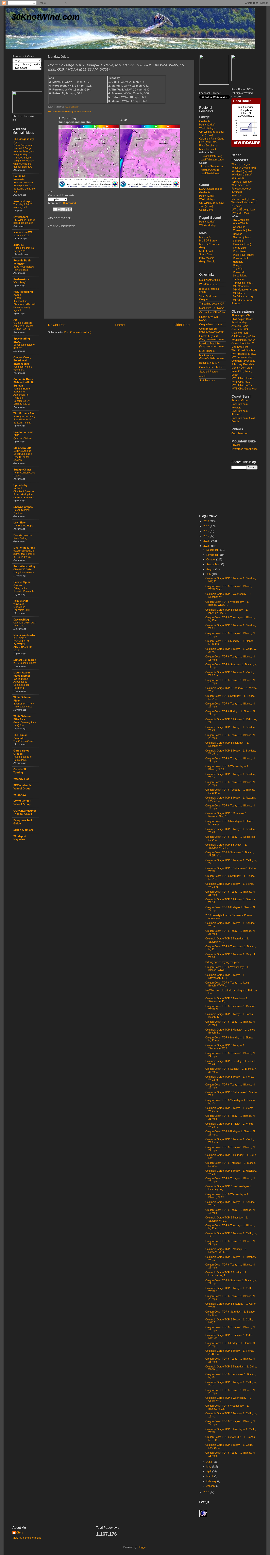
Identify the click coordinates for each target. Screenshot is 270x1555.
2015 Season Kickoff (24, 663)
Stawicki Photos (208, 371)
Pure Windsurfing (24, 566)
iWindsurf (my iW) (241, 171)
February (211, 1481)
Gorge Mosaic (207, 261)
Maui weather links (210, 280)
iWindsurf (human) (241, 174)
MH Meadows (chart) (245, 289)
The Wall (238, 268)
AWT (16, 320)
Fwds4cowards (22, 535)
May (209, 1466)
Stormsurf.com (239, 400)
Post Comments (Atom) (77, 332)
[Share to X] (62, 209)
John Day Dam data (242, 364)
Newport (237, 234)
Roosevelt (239, 272)
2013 (206, 545)
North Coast (206, 251)
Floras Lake (239, 247)
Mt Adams (239, 293)
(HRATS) (18, 245)
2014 (206, 540)
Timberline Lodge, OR (211, 303)
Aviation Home (239, 326)
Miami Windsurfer (24, 635)
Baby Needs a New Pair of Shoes (23, 268)
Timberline (239, 279)
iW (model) (237, 178)
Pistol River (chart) (243, 255)
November (212, 555)
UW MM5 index (240, 213)
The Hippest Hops (23, 525)
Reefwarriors (21, 279)
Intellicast (237, 195)
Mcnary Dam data (241, 367)
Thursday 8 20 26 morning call (22, 206)
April (209, 1471)
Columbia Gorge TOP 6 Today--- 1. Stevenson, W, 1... (225, 1047)
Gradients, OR (239, 333)
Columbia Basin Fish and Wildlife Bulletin (23, 382)
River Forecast (207, 149)
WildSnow (19, 795)
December (212, 550)
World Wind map (208, 284)
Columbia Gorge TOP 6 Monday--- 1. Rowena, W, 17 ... (226, 1250)
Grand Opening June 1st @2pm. (24, 724)
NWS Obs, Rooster (242, 385)
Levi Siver (19, 522)
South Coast (206, 254)
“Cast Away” (19, 282)
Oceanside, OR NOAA (212, 312)
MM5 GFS (205, 237)
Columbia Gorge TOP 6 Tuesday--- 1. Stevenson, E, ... (226, 1000)
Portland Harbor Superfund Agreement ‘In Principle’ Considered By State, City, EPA (22, 396)
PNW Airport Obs (241, 315)
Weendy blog (21, 779)
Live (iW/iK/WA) (208, 142)
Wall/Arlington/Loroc (212, 159)
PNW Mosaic (206, 258)
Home (120, 325)
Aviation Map (238, 322)
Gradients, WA (239, 329)
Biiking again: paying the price (222, 962)
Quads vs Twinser (22, 438)
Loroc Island (240, 275)
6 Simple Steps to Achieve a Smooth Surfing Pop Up (23, 326)
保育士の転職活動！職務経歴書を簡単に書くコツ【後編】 (24, 553)
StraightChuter (22, 469)
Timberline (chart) (243, 282)
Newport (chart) (241, 237)
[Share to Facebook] (66, 209)
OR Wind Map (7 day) (211, 131)
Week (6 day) (206, 128)
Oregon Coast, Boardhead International (22, 360)
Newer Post (57, 325)
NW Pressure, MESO (243, 354)
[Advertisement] (215, 448)
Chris (19, 1532)
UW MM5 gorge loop (243, 209)
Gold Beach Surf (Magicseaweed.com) (211, 330)
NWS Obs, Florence (242, 378)
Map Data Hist (239, 347)
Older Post (182, 325)
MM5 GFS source (209, 244)
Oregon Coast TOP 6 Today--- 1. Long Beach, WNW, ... (227, 984)
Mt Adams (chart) (243, 296)
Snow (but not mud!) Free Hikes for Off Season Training (24, 419)
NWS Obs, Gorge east (244, 388)
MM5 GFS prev (208, 240)
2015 (206, 536)
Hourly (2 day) (207, 124)
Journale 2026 (21, 235)
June (209, 1462)
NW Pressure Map (241, 357)
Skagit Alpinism (23, 830)
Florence (238, 241)
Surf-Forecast (207, 380)
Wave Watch (240, 223)
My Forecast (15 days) (244, 199)
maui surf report (23, 201)
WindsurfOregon (240, 164)
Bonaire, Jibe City (209, 362)
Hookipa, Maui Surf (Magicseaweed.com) (211, 345)
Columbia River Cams (211, 138)
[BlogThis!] (59, 209)
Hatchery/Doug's (210, 170)
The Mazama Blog (24, 413)
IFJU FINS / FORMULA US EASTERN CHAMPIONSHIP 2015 (22, 644)
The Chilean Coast (23, 741)
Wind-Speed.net (240, 185)
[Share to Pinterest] (70, 209)
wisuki (202, 376)
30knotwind (69, 203)
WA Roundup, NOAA (243, 340)
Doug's (237, 265)
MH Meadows (241, 286)
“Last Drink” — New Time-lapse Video (23, 705)
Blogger (142, 1547)
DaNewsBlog (21, 619)
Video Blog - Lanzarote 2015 (21, 609)
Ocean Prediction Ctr (243, 343)
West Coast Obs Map (243, 350)
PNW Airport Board (242, 319)
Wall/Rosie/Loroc (210, 173)
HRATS (235, 445)
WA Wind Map (207, 225)
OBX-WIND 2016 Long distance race (23, 571)
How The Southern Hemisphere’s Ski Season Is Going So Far (24, 187)
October (211, 559)
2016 (206, 531)
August (210, 569)
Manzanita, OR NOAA (212, 308)
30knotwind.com (71, 107)
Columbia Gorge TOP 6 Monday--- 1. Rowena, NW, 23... (226, 815)
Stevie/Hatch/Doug (211, 156)
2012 (206, 1492)
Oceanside (239, 227)
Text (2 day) (206, 135)
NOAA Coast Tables (210, 189)
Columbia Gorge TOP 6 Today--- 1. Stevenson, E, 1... (225, 976)
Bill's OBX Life (22, 448)
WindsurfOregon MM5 (243, 167)
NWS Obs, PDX (240, 381)
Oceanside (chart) (243, 230)
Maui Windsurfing (24, 547)
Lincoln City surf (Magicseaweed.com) (211, 337)
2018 (206, 521)
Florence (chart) (242, 244)
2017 (206, 526)
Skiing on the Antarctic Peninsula (23, 590)
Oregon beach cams (210, 324)
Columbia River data (243, 360)
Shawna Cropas (23, 507)
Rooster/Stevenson (212, 166)
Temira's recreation (242, 181)
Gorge (202, 247)
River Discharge (208, 145)
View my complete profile (26, 1537)
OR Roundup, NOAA (243, 336)
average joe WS (22, 232)
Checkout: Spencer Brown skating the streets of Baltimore (23, 494)
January (211, 1486)
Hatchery (238, 261)
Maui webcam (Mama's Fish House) (211, 357)
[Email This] (55, 209)
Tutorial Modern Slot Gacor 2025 (24, 250)
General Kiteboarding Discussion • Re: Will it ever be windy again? (24, 304)
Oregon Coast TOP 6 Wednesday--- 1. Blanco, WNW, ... (227, 603)
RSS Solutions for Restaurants (22, 758)
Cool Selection (239, 433)
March (210, 1476)
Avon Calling (20, 538)
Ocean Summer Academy (21, 512)
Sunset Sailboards (24, 660)
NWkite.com (20, 217)
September (213, 564)
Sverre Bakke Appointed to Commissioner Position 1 (21, 683)
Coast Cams (206, 209)
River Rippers (207, 351)
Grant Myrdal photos (211, 367)
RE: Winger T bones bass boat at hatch (24, 221)
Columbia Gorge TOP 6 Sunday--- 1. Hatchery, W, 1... (226, 1274)
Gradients (204, 121)
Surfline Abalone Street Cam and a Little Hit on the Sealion (22, 456)
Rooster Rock (241, 258)
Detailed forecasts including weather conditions (69, 111)
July (209, 574)
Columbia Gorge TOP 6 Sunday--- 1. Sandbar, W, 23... (226, 846)
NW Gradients (241, 220)
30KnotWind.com (45, 17)
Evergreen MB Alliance (244, 449)
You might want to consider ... (22, 368)
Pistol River (239, 251)
